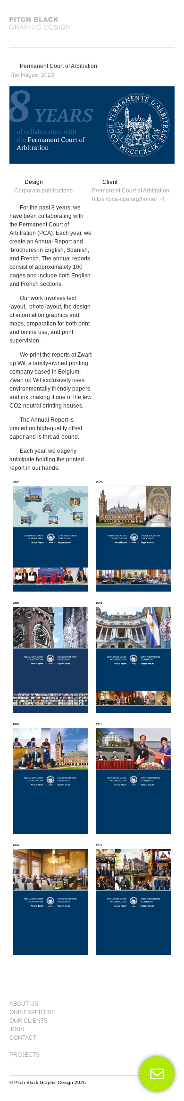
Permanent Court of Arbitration (58, 66)
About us (23, 1004)
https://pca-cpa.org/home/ (125, 199)
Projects (24, 1054)
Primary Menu (163, 999)
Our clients (28, 1021)
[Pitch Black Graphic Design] (92, 23)
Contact (22, 1037)
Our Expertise (32, 1012)
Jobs (16, 1029)
